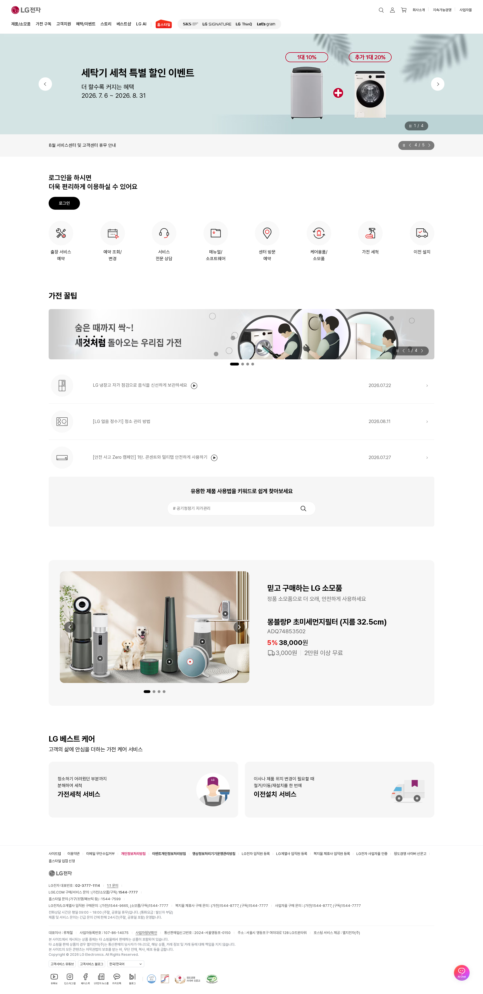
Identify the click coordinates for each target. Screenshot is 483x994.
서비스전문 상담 (164, 255)
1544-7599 (111, 899)
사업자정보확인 (146, 933)
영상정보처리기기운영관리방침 (213, 854)
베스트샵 (124, 24)
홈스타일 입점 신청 (62, 861)
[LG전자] (26, 10)
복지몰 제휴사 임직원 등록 (332, 854)
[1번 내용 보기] (147, 692)
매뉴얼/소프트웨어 (216, 255)
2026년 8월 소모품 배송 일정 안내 (80, 145)
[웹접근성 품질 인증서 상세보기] (212, 978)
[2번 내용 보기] (154, 692)
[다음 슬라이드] (428, 145)
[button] (381, 10)
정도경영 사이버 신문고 (410, 854)
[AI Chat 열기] (462, 973)
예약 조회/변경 (112, 255)
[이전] (45, 84)
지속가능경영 (442, 10)
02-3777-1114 (87, 885)
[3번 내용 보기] (159, 692)
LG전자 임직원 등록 (256, 854)
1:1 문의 (112, 885)
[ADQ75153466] (100, 658)
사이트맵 (55, 854)
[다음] (437, 84)
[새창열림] (190, 24)
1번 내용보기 (230, 364)
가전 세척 (370, 252)
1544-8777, (229, 906)
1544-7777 (158, 906)
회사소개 (419, 10)
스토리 (106, 24)
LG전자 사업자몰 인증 (371, 854)
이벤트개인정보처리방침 (169, 854)
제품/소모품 (21, 24)
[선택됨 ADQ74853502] (190, 661)
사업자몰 (466, 10)
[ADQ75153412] (225, 613)
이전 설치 (422, 252)
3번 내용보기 (247, 364)
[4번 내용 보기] (164, 692)
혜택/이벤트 (86, 24)
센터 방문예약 (267, 255)
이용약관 (73, 854)
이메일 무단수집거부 (100, 854)
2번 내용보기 (239, 364)
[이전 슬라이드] (411, 145)
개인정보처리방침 (133, 854)
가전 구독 (43, 24)
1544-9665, (119, 906)
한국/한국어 (116, 964)
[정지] (410, 126)
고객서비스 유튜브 (62, 964)
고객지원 (63, 24)
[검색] (303, 508)
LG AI (141, 24)
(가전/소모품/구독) (114, 892)
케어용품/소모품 (318, 255)
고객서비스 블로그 (91, 964)
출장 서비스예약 (61, 255)
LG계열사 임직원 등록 (291, 854)
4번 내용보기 (252, 364)
